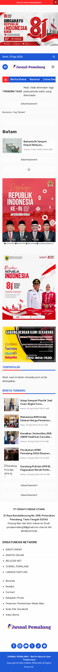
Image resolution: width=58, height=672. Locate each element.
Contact (10, 592)
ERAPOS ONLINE (15, 555)
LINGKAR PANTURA (17, 572)
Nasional (35, 79)
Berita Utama (18, 79)
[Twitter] (32, 646)
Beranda (10, 580)
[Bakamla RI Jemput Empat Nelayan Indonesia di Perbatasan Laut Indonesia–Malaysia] (12, 145)
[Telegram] (44, 646)
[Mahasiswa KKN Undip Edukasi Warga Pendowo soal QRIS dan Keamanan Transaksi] (11, 421)
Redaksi (10, 586)
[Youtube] (26, 646)
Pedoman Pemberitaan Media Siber (25, 603)
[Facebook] (13, 646)
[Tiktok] (38, 646)
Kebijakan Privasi (15, 597)
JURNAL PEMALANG (17, 566)
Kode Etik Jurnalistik (17, 609)
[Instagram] (20, 646)
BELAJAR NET (14, 560)
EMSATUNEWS (14, 549)
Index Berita (12, 614)
